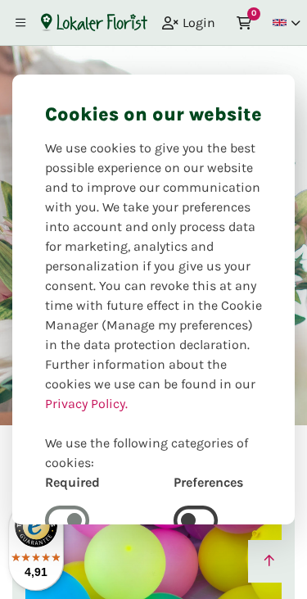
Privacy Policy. (86, 403)
